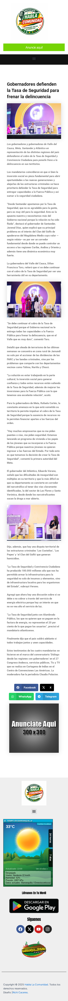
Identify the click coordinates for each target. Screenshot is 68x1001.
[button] (34, 58)
